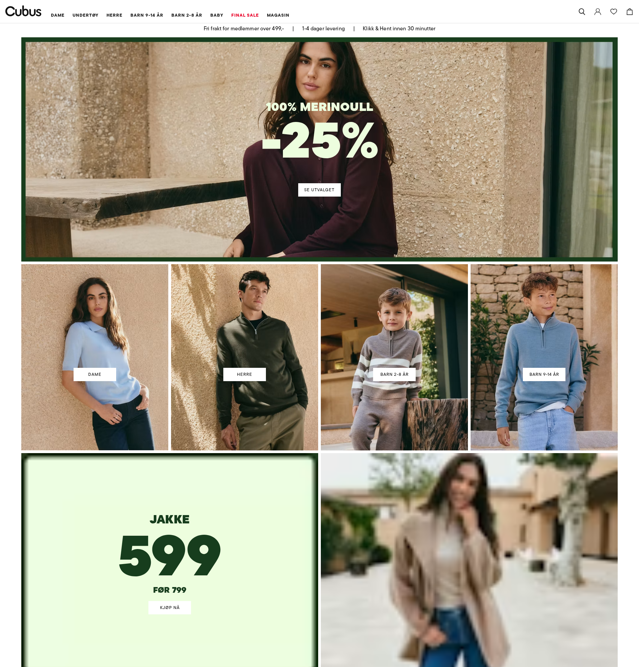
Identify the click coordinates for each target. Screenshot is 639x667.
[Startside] (23, 10)
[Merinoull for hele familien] (320, 135)
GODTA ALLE (413, 382)
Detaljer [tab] (319, 277)
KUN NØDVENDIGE (226, 382)
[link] (598, 12)
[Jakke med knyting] (170, 537)
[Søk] (582, 12)
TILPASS (316, 382)
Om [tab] (417, 277)
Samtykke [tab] (221, 277)
